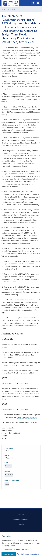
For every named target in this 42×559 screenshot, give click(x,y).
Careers (21, 525)
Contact (21, 514)
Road (7, 484)
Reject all (20, 554)
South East (9, 475)
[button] (33, 3)
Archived (8, 466)
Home (3, 9)
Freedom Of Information (21, 519)
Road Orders (12, 9)
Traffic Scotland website (27, 417)
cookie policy (24, 549)
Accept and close (8, 554)
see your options (32, 554)
